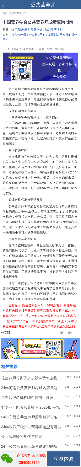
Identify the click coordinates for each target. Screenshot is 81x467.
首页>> (6, 13)
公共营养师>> (17, 13)
